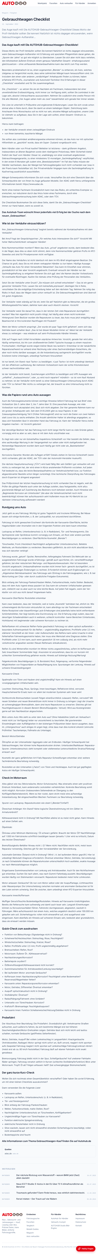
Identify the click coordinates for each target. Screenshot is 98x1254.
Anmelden (92, 3)
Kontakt (79, 1225)
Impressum (80, 1218)
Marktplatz (42, 3)
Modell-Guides (33, 1229)
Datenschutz (81, 1222)
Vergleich (30, 1225)
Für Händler (80, 3)
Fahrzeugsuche (33, 1218)
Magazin (5, 13)
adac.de (8, 1153)
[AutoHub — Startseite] (14, 3)
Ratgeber (13, 13)
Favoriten (53, 3)
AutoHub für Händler (59, 1218)
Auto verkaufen (66, 3)
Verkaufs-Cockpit (58, 1222)
